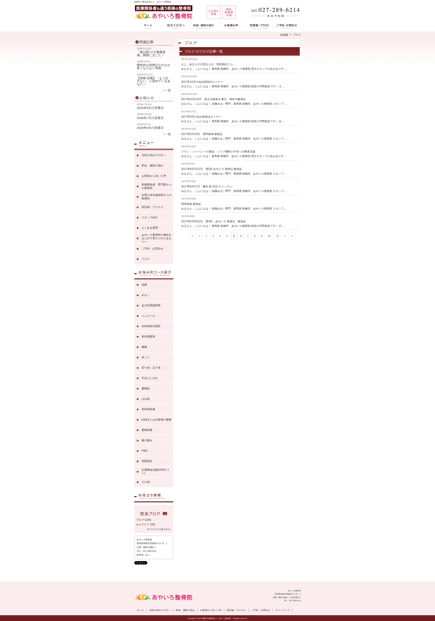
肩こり (146, 357)
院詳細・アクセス (259, 26)
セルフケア (143, 524)
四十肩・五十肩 (151, 367)
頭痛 (144, 284)
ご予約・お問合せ (287, 26)
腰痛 (144, 346)
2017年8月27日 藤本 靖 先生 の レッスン (207, 186)
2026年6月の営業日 (150, 128)
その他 (146, 481)
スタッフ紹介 (150, 217)
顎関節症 (147, 461)
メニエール (148, 315)
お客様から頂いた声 (231, 26)
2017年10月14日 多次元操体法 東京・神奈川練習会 (213, 99)
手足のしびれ (150, 378)
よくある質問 (150, 227)
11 (277, 236)
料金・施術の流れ (204, 26)
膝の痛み (147, 440)
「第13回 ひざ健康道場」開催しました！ (151, 53)
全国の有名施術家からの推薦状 (156, 196)
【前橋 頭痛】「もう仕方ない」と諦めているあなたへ (153, 81)
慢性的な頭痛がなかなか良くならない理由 (153, 66)
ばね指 (146, 398)
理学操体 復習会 (191, 204)
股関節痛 (147, 430)
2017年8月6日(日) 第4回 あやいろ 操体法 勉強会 (213, 221)
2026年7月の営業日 (150, 118)
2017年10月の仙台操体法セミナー (202, 81)
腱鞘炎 (146, 388)
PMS (144, 450)
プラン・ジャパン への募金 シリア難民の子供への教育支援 (218, 151)
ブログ (146, 258)
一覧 (168, 90)
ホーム (148, 26)
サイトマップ (282, 610)
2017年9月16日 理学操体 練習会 (201, 134)
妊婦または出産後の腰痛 (156, 419)
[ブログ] (154, 516)
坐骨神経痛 (148, 409)
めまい (146, 295)
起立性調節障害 (151, 305)
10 (269, 236)
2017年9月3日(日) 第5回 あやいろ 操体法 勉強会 (211, 168)
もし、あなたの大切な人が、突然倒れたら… (208, 64)
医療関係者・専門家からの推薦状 (156, 186)
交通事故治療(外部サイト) (156, 471)
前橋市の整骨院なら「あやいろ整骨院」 (217, 618)
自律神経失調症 (151, 326)
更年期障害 (148, 336)
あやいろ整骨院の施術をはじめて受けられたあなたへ (156, 238)
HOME (284, 34)
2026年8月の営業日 (150, 108)
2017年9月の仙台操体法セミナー (201, 116)
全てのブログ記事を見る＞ (159, 529)
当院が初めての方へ (176, 26)
